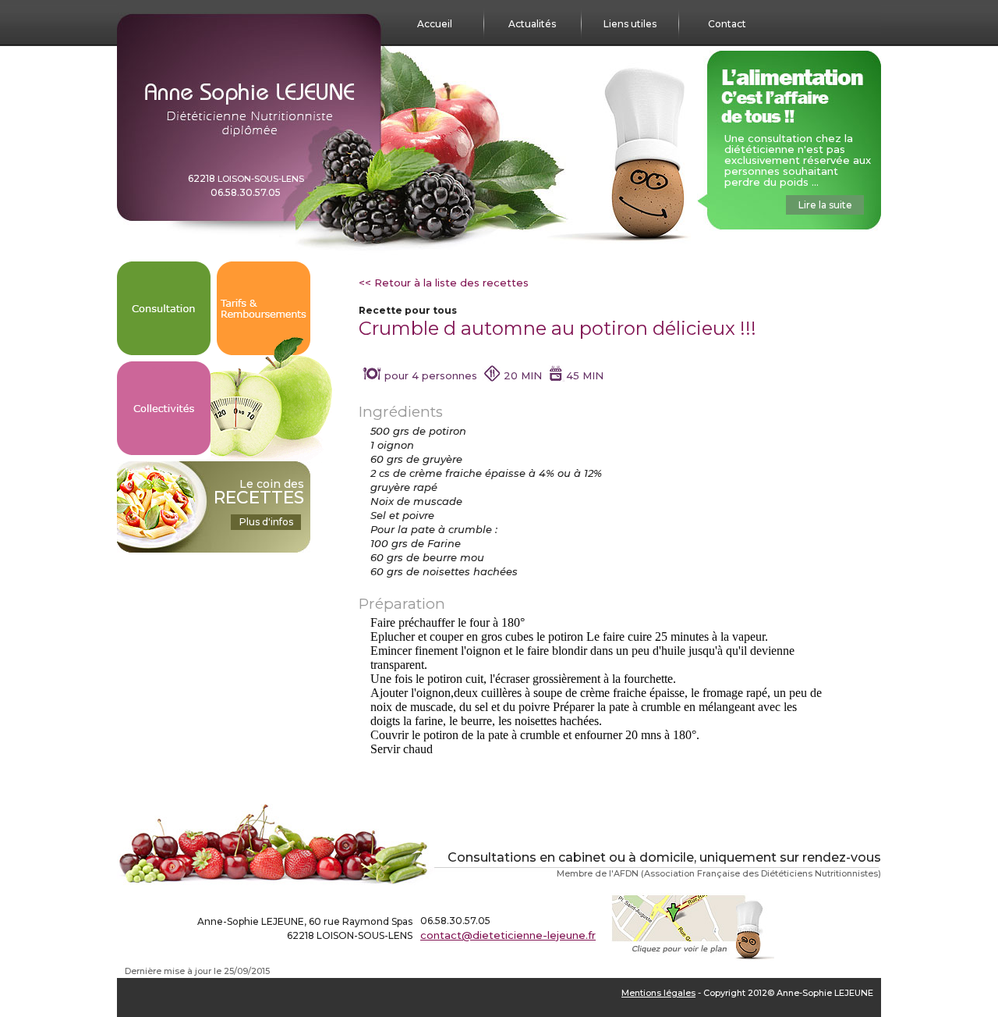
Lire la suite (825, 205)
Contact (727, 24)
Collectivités (163, 368)
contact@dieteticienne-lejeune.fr (508, 935)
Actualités (532, 24)
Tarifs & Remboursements (263, 268)
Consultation (164, 268)
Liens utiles (629, 24)
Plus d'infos (266, 522)
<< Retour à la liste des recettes (444, 282)
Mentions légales (658, 992)
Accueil (434, 24)
